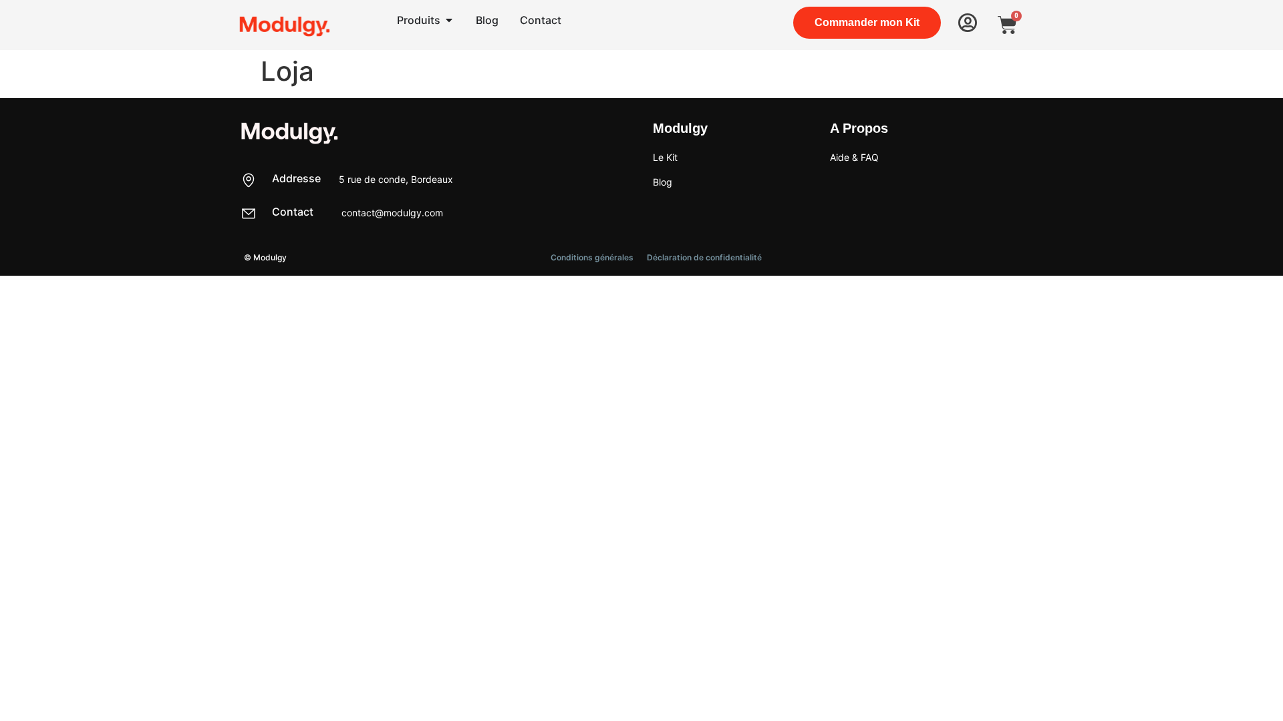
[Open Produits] (449, 20)
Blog (662, 182)
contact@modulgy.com (392, 212)
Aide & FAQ (854, 157)
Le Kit (665, 157)
